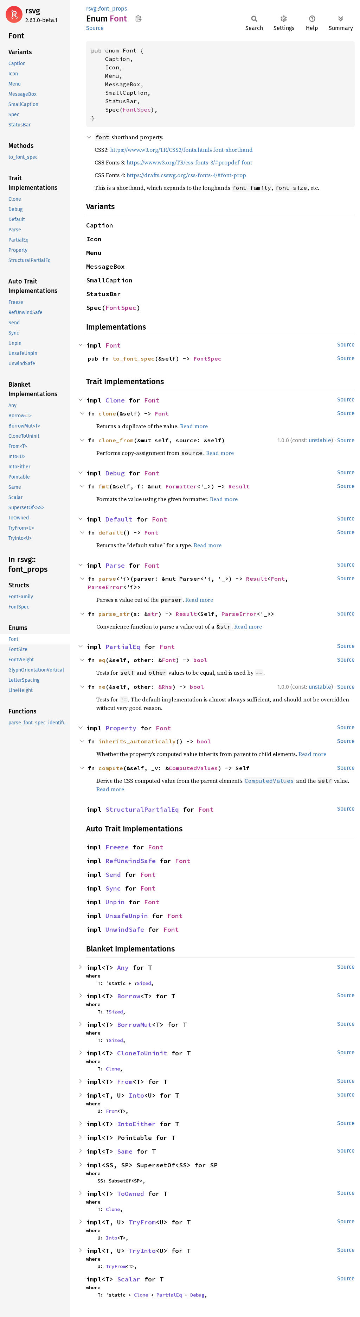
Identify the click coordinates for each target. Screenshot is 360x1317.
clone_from (116, 440)
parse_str (114, 613)
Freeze (117, 847)
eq (101, 659)
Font (113, 345)
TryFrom (142, 1222)
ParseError (105, 587)
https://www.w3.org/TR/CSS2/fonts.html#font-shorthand (181, 150)
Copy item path (138, 18)
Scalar (128, 1279)
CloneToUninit (142, 1053)
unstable (320, 440)
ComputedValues (193, 768)
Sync (113, 888)
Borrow (128, 996)
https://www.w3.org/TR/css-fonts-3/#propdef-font (189, 162)
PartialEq (122, 647)
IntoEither (136, 1124)
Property (120, 728)
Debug (115, 473)
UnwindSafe (124, 929)
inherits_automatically (137, 741)
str (153, 613)
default (110, 532)
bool (200, 659)
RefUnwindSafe (130, 861)
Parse (115, 565)
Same (125, 1151)
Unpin (115, 902)
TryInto (142, 1251)
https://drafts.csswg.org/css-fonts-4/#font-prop (186, 175)
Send (113, 874)
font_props (113, 8)
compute (110, 768)
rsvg (32, 10)
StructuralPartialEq (142, 809)
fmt (103, 486)
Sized (144, 983)
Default (119, 519)
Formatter (181, 486)
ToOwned (130, 1194)
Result (239, 486)
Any (123, 967)
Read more (194, 426)
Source (95, 28)
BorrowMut (134, 1024)
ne (101, 686)
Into (136, 1095)
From (125, 1082)
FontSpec (137, 109)
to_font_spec (133, 358)
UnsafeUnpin (126, 916)
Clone (115, 400)
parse (107, 578)
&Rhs (165, 686)
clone (107, 413)
